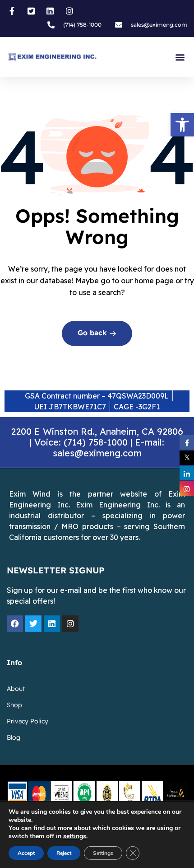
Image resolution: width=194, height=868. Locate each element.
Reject (63, 853)
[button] (179, 57)
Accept (26, 853)
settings (74, 836)
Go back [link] (93, 333)
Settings (103, 853)
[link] (182, 124)
